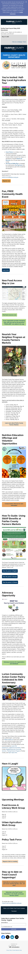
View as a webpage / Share (19, 41)
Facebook (14, 911)
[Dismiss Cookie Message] (26, 1)
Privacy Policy (9, 950)
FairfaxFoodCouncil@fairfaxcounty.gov (12, 903)
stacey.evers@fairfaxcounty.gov (10, 177)
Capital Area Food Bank (15, 747)
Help (21, 950)
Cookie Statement (16, 950)
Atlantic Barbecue (8, 739)
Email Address (4, 922)
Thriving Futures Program (13, 751)
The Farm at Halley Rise (12, 163)
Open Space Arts (12, 752)
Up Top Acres (18, 165)
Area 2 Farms (9, 152)
